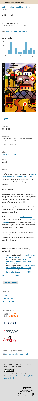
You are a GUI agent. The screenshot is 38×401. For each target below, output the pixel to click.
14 (8, 276)
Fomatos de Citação (10, 144)
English (5, 295)
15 (10, 276)
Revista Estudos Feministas (14, 2)
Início (3, 7)
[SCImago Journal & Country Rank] (15, 354)
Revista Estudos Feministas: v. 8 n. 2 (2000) (20, 267)
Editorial (26, 255)
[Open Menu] (2, 2)
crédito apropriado (26, 217)
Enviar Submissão (11, 282)
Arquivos (11, 7)
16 (13, 276)
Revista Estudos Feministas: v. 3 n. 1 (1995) (20, 256)
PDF (6, 119)
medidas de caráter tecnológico (24, 235)
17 (15, 276)
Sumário (26, 266)
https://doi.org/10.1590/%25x (16, 31)
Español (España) (9, 298)
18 (17, 276)
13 (6, 276)
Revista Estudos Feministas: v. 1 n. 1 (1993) (20, 271)
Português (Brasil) (9, 301)
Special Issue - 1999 (22, 7)
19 (19, 276)
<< (3, 276)
